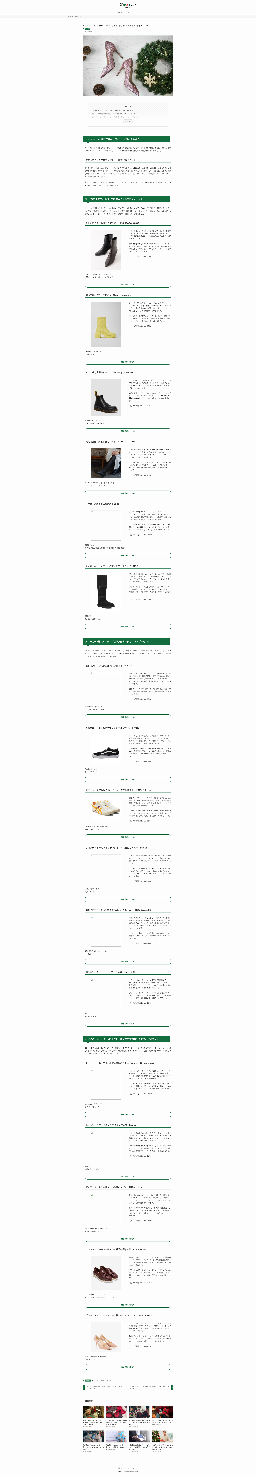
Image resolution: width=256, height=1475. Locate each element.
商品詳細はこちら (128, 284)
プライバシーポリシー (131, 1468)
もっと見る (128, 121)
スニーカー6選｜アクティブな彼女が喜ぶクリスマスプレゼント (117, 117)
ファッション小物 (99, 1380)
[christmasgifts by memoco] (128, 5)
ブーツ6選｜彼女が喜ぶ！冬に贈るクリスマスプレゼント (114, 114)
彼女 (111, 1380)
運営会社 (120, 1468)
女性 (107, 1380)
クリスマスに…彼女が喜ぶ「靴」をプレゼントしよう (113, 110)
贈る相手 (87, 28)
